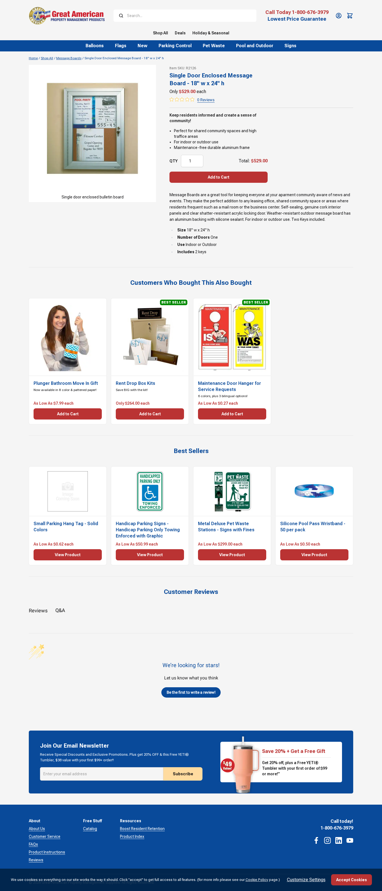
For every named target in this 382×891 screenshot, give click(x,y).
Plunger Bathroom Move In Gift (66, 383)
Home (33, 58)
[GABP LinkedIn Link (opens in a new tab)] (338, 840)
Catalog (90, 828)
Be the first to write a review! (191, 692)
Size (181, 230)
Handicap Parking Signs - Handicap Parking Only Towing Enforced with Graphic (148, 530)
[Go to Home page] (67, 16)
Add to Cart (218, 177)
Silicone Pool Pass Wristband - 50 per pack (312, 526)
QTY (173, 161)
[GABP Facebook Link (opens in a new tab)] (316, 840)
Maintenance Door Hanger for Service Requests (229, 386)
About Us (37, 828)
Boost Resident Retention (142, 828)
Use (181, 244)
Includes (185, 252)
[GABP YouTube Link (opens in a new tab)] (349, 840)
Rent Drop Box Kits (135, 383)
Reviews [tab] (38, 610)
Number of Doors (193, 237)
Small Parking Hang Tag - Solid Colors (66, 526)
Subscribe (183, 774)
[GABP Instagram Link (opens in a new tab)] (327, 840)
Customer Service (44, 836)
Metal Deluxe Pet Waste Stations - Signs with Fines (226, 526)
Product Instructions (47, 852)
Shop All (47, 58)
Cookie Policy (257, 880)
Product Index (132, 836)
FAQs (33, 844)
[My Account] (338, 15)
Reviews (36, 860)
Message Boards (68, 58)
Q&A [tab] (60, 610)
